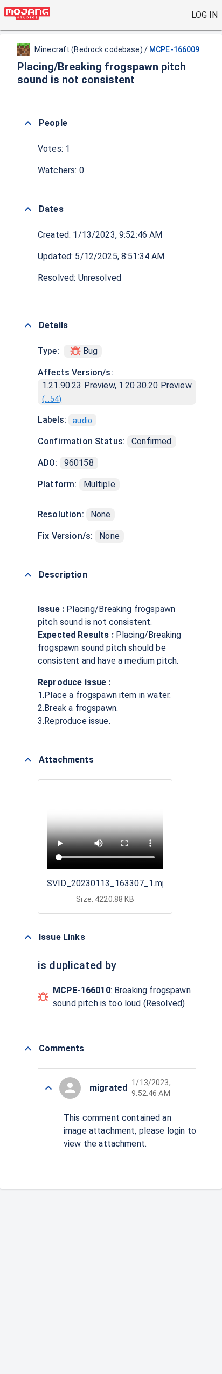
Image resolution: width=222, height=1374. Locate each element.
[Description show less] (28, 575)
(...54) (51, 399)
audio (82, 420)
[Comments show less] (28, 1048)
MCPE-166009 (174, 49)
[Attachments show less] (28, 760)
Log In (204, 15)
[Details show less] (28, 325)
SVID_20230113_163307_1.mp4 (109, 883)
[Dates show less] (28, 209)
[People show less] (28, 123)
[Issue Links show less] (28, 937)
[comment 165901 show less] (48, 1088)
